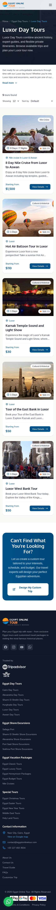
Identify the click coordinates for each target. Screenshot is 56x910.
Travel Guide (8, 867)
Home (5, 21)
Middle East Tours (11, 813)
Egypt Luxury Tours (11, 768)
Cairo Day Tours (10, 690)
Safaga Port (8, 729)
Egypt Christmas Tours (13, 798)
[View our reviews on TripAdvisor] (28, 667)
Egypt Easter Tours (11, 803)
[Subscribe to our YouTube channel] (22, 647)
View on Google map (17, 836)
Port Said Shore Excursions (15, 744)
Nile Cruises (8, 783)
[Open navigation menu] (50, 5)
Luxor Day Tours (10, 709)
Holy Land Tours (10, 818)
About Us (7, 857)
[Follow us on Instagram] (14, 647)
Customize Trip (9, 877)
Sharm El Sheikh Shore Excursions (19, 734)
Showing (6, 101)
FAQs (5, 872)
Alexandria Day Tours (12, 694)
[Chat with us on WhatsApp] (30, 647)
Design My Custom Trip (30, 589)
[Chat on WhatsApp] (8, 901)
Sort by (25, 101)
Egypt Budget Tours (12, 778)
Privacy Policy (39, 904)
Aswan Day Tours (11, 714)
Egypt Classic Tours (12, 763)
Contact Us (7, 862)
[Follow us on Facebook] (5, 647)
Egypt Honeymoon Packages (16, 773)
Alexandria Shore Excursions (16, 739)
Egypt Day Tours (20, 21)
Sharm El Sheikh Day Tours (15, 699)
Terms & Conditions (20, 904)
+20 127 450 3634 (16, 847)
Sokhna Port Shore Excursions (17, 749)
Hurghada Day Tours (12, 704)
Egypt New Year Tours (13, 808)
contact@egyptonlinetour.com (22, 842)
